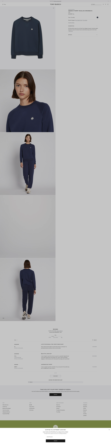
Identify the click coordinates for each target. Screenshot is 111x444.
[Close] (109, 429)
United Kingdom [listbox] (50, 436)
